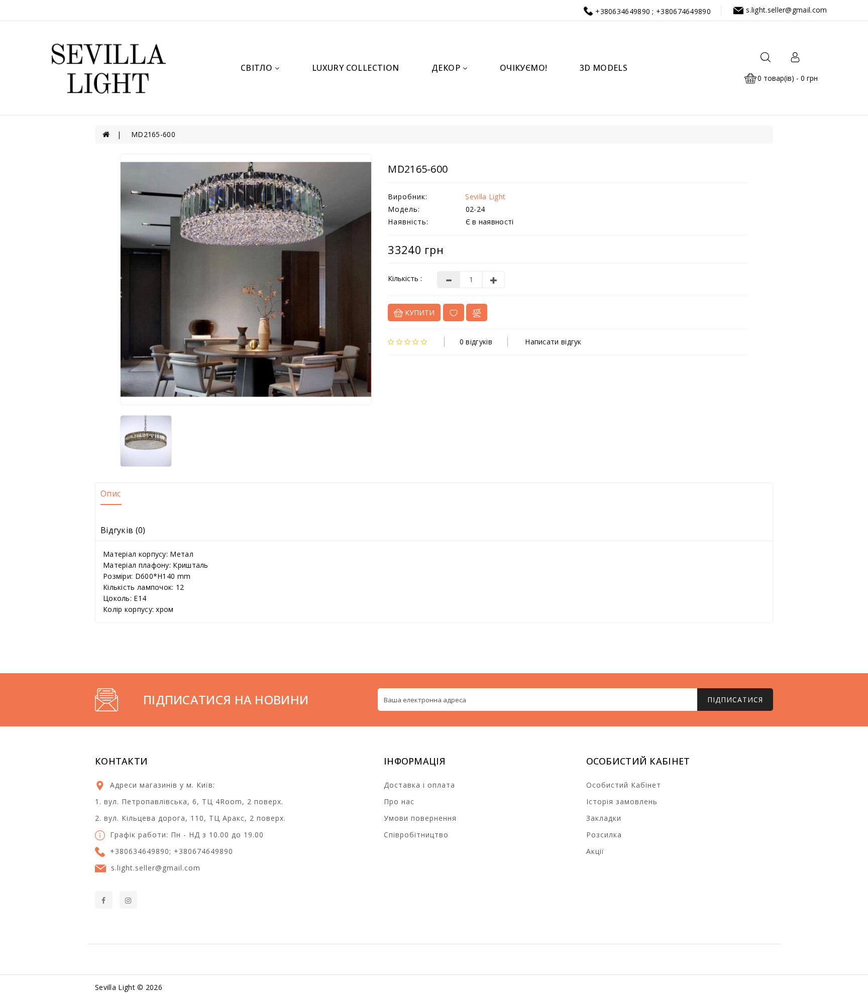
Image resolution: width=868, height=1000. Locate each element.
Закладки (603, 818)
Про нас (399, 801)
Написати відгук (553, 341)
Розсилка (604, 834)
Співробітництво (416, 834)
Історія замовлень (622, 801)
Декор (445, 68)
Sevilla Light (485, 196)
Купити (419, 312)
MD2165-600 (153, 134)
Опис (110, 493)
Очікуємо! (524, 68)
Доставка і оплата (419, 785)
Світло (256, 68)
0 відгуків (476, 341)
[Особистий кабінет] (795, 56)
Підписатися (735, 699)
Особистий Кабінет (623, 785)
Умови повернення (420, 818)
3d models (604, 68)
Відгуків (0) (123, 530)
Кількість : (405, 278)
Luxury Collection (355, 68)
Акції (595, 851)
